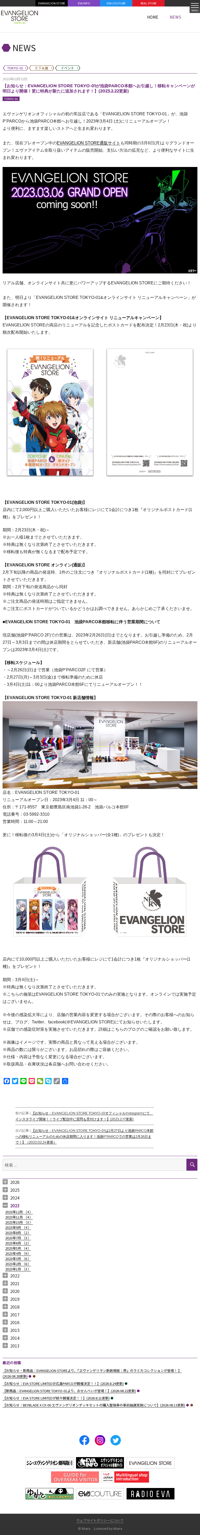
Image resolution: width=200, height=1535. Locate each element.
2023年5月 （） (18, 1248)
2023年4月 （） (18, 1253)
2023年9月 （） (18, 1227)
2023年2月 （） (18, 1263)
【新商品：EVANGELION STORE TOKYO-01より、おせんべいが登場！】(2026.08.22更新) (69, 1390)
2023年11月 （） (19, 1217)
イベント (126, 1383)
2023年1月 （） (18, 1268)
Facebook (84, 1440)
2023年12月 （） (19, 1211)
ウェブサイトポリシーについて (100, 1520)
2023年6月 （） (18, 1243)
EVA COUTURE (116, 3)
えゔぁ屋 (34, 1376)
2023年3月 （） (18, 1258)
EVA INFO (84, 3)
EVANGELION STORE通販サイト (88, 143)
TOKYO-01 (11, 99)
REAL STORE (149, 3)
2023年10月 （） (19, 1222)
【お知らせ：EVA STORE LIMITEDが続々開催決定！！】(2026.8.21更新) (56, 1398)
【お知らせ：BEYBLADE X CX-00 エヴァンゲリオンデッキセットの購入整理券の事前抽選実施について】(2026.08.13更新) (94, 1405)
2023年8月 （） (18, 1232)
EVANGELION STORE (51, 3)
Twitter (115, 1440)
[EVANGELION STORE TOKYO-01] (19, 17)
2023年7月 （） (18, 1237)
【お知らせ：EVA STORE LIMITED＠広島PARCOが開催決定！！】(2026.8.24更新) (63, 1383)
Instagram (100, 1440)
